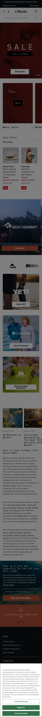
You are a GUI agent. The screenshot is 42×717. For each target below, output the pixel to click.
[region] (21, 690)
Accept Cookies (21, 713)
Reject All (21, 707)
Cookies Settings (21, 702)
